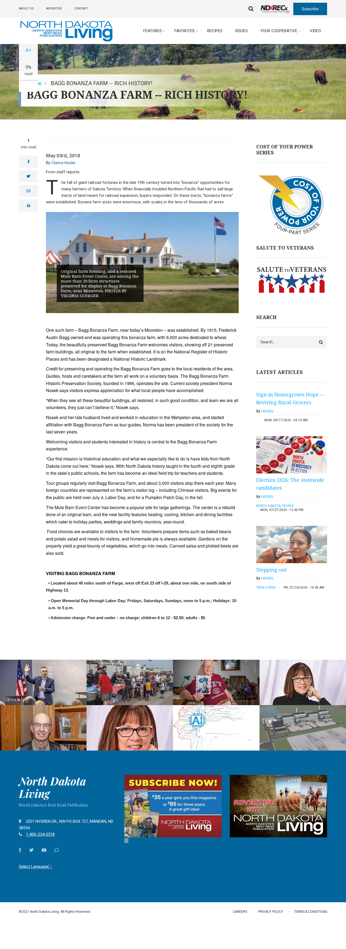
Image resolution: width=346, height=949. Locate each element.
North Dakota (268, 506)
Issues (241, 30)
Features (152, 30)
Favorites (184, 30)
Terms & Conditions (310, 912)
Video (315, 30)
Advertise (54, 8)
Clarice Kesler (63, 162)
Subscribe (310, 9)
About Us (26, 8)
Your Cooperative (278, 30)
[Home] (66, 30)
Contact (81, 8)
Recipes (214, 30)
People (288, 506)
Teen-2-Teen (265, 587)
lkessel (267, 411)
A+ (28, 50)
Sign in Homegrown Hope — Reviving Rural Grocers (290, 398)
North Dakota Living (52, 787)
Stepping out (271, 569)
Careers (240, 912)
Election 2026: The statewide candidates (290, 484)
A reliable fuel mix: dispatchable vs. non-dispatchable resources (43, 661)
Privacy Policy (270, 912)
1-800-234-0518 (40, 834)
